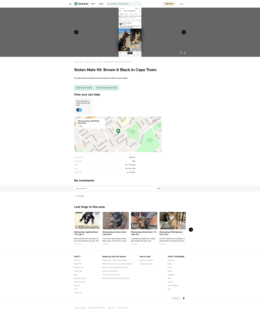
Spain (170, 278)
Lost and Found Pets (80, 308)
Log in (181, 4)
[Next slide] (184, 32)
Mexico (170, 271)
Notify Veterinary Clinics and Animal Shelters (117, 264)
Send (158, 188)
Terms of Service (122, 308)
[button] (118, 131)
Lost (95, 62)
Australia (171, 260)
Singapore (171, 275)
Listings (101, 4)
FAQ (75, 289)
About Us (77, 260)
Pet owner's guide (80, 278)
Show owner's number (84, 88)
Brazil (170, 264)
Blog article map (79, 282)
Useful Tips (78, 271)
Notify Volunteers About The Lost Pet (115, 267)
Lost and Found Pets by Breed (96, 308)
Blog (75, 275)
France (170, 267)
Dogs (100, 62)
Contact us (78, 293)
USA (169, 289)
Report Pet (169, 4)
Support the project (146, 264)
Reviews (77, 285)
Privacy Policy (111, 308)
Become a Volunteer (146, 260)
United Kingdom (173, 285)
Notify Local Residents (110, 271)
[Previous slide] (76, 32)
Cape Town (88, 62)
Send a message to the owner (107, 88)
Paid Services (78, 267)
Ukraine (170, 282)
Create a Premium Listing (110, 275)
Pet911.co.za (78, 62)
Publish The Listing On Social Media (114, 260)
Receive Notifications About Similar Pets (116, 278)
